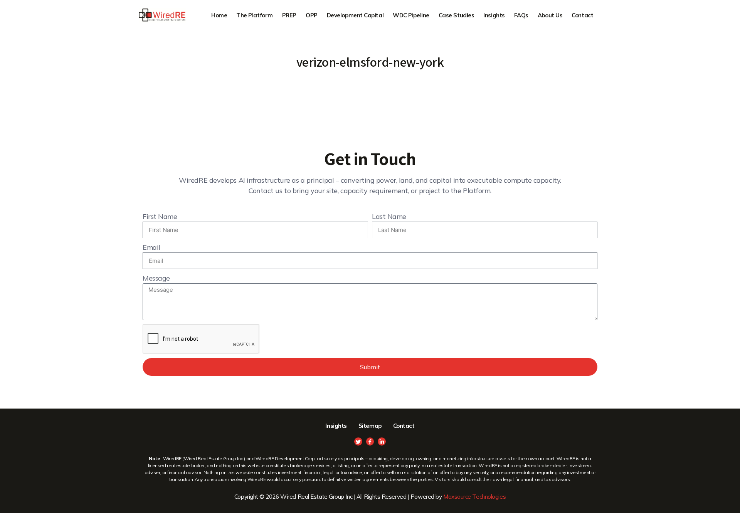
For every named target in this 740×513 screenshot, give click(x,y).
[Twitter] (358, 441)
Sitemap (370, 425)
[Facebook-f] (370, 441)
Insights (494, 15)
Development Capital (355, 15)
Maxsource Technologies (474, 496)
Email (151, 247)
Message (156, 278)
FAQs (521, 15)
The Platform (254, 15)
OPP (312, 15)
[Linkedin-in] (382, 441)
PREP (289, 15)
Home (219, 15)
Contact (582, 15)
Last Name (389, 216)
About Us (550, 15)
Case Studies (456, 15)
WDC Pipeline (411, 15)
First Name (160, 216)
